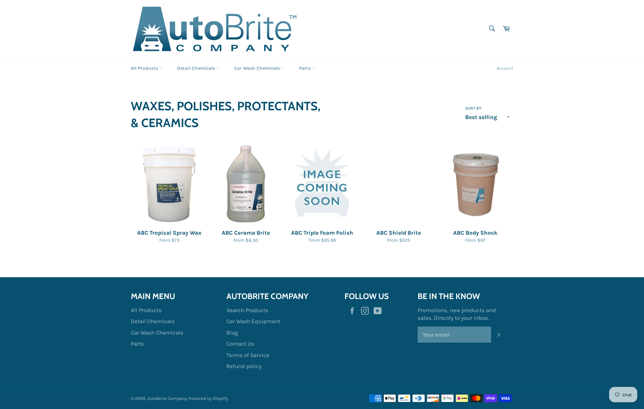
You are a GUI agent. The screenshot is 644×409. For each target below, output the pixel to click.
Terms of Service (247, 355)
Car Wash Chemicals (257, 68)
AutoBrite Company (167, 398)
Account (505, 68)
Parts (305, 68)
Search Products (247, 310)
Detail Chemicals (196, 68)
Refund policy (244, 366)
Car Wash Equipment (253, 321)
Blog (232, 332)
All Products (145, 68)
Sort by (473, 108)
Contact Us (240, 343)
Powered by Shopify (208, 398)
